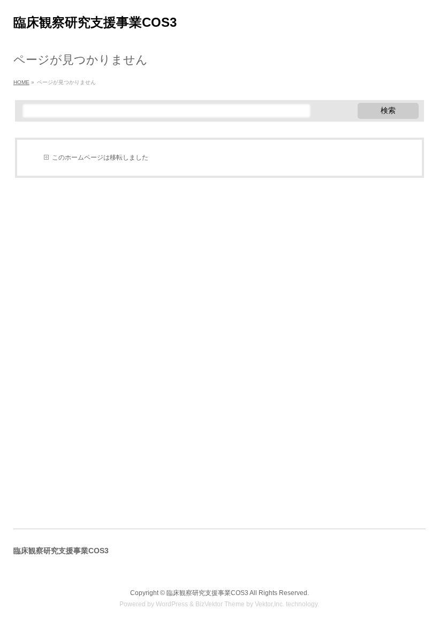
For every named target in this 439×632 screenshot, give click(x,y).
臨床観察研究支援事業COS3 (95, 22)
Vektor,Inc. (269, 604)
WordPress (172, 604)
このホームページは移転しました (100, 157)
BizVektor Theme (220, 604)
